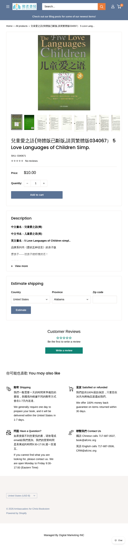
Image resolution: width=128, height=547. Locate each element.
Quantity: (16, 183)
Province (57, 292)
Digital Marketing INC (71, 535)
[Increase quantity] (44, 183)
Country (16, 292)
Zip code (98, 292)
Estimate (21, 310)
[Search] (102, 6)
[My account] (112, 6)
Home (9, 26)
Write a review (64, 350)
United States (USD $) (19, 495)
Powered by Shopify (16, 513)
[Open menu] (7, 6)
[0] (119, 6)
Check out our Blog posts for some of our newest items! (64, 16)
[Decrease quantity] (27, 183)
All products (22, 26)
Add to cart (37, 194)
